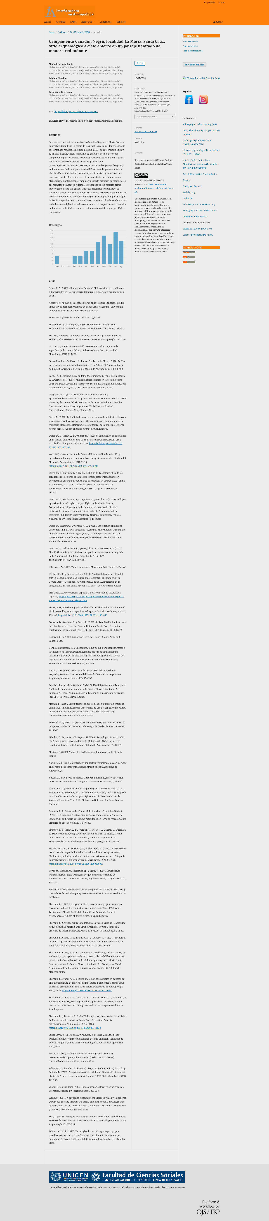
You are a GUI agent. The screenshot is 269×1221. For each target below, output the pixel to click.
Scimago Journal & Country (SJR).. (200, 124)
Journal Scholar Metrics (195, 216)
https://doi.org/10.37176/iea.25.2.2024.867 (76, 111)
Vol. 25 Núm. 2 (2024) (80, 32)
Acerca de (87, 21)
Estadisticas (105, 21)
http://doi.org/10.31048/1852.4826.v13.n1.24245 (87, 990)
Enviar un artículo (194, 64)
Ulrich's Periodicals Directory (198, 234)
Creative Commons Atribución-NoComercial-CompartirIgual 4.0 (153, 188)
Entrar (222, 2)
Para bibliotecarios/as (193, 50)
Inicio (51, 32)
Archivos (60, 21)
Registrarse (209, 2)
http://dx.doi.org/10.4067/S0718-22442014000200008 (76, 863)
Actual (47, 21)
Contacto (121, 21)
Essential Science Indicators (197, 228)
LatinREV (187, 198)
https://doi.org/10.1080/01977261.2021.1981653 (82, 615)
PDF (141, 63)
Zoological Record (192, 186)
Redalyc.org (189, 192)
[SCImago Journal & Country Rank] (201, 78)
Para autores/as (190, 46)
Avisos (73, 21)
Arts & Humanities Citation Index (200, 174)
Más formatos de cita (147, 116)
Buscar (219, 21)
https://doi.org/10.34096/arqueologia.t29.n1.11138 (75, 1027)
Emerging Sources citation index (200, 210)
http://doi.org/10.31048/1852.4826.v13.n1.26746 (73, 465)
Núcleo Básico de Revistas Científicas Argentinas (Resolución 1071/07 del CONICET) (200, 164)
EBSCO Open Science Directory (199, 204)
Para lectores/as (190, 41)
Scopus (186, 180)
